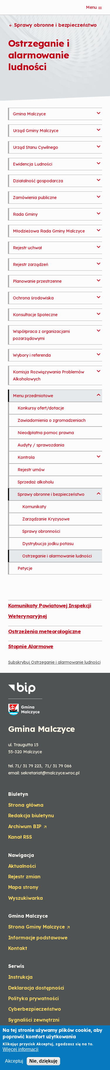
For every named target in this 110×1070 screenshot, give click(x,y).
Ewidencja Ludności (32, 164)
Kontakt (17, 948)
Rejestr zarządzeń (30, 264)
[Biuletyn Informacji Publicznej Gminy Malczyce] (25, 698)
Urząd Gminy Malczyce (35, 130)
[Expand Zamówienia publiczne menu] (98, 194)
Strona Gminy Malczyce (39, 927)
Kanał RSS (20, 837)
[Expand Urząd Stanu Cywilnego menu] (98, 144)
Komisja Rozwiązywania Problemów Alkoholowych (48, 375)
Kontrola (26, 457)
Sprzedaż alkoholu (36, 482)
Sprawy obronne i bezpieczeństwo (55, 25)
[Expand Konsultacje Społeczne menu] (98, 312)
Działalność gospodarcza (38, 180)
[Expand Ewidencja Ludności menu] (98, 161)
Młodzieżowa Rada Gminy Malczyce (49, 231)
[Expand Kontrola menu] (98, 454)
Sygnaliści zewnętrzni (34, 1020)
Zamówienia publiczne (35, 197)
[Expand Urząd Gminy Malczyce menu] (98, 128)
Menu (92, 7)
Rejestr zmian (24, 876)
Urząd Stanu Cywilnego (35, 147)
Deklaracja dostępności (36, 988)
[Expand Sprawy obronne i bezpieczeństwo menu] (98, 491)
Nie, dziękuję (43, 1061)
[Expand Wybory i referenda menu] (98, 352)
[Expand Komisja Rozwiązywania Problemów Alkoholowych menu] (98, 369)
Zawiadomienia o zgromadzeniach (52, 420)
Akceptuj (14, 1061)
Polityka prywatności (33, 998)
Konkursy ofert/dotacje (41, 408)
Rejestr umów (31, 469)
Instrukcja (20, 977)
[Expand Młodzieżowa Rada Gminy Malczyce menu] (98, 228)
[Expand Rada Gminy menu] (98, 211)
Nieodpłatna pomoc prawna (46, 432)
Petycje (25, 568)
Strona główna (26, 805)
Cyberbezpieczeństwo (34, 1009)
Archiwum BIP (27, 826)
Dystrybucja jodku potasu (48, 543)
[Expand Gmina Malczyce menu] (98, 111)
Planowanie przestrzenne (37, 281)
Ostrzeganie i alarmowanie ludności (57, 556)
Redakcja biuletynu (31, 815)
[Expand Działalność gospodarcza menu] (98, 178)
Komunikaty (34, 506)
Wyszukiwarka (25, 898)
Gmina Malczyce (29, 114)
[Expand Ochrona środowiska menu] (98, 295)
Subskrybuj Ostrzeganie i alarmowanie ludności (54, 662)
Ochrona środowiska (33, 298)
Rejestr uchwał (27, 247)
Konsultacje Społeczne (35, 314)
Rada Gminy (25, 214)
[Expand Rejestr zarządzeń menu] (98, 261)
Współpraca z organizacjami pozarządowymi (41, 335)
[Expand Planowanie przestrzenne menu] (98, 278)
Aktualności (22, 866)
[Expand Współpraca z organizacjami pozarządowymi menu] (98, 328)
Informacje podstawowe (37, 938)
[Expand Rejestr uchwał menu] (98, 245)
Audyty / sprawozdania (41, 445)
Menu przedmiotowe (33, 395)
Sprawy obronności (41, 531)
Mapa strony (23, 887)
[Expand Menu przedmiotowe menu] (98, 393)
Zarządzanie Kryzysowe (46, 519)
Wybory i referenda (32, 355)
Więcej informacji (20, 1049)
